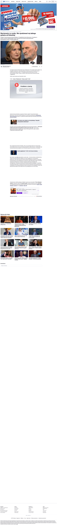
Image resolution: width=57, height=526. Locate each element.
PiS (17, 157)
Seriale (36, 1)
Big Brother (30, 510)
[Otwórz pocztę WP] (47, 1)
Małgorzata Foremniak (45, 507)
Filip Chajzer (44, 511)
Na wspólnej (16, 507)
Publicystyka (24, 1)
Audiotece (21, 185)
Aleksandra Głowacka (6, 66)
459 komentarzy (35, 66)
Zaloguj (53, 1)
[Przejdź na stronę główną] (1, 2)
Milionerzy (30, 508)
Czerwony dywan (30, 1)
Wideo (40, 1)
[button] (49, 1)
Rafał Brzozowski (45, 508)
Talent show (18, 1)
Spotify (38, 184)
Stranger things (16, 512)
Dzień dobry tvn (2, 509)
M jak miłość (16, 509)
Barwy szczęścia (16, 508)
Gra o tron (16, 510)
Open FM (25, 185)
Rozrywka (12, 1)
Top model (30, 509)
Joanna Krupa (44, 510)
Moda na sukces (16, 511)
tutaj (17, 524)
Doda (43, 509)
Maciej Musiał (44, 512)
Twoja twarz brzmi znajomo (3, 511)
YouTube (15, 185)
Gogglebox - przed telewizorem (4, 507)
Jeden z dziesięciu (31, 507)
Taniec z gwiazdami (2, 512)
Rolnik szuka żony (2, 508)
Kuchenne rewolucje (31, 511)
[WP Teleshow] (7, 1)
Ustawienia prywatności (42, 518)
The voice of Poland (31, 512)
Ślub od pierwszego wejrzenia (3, 510)
